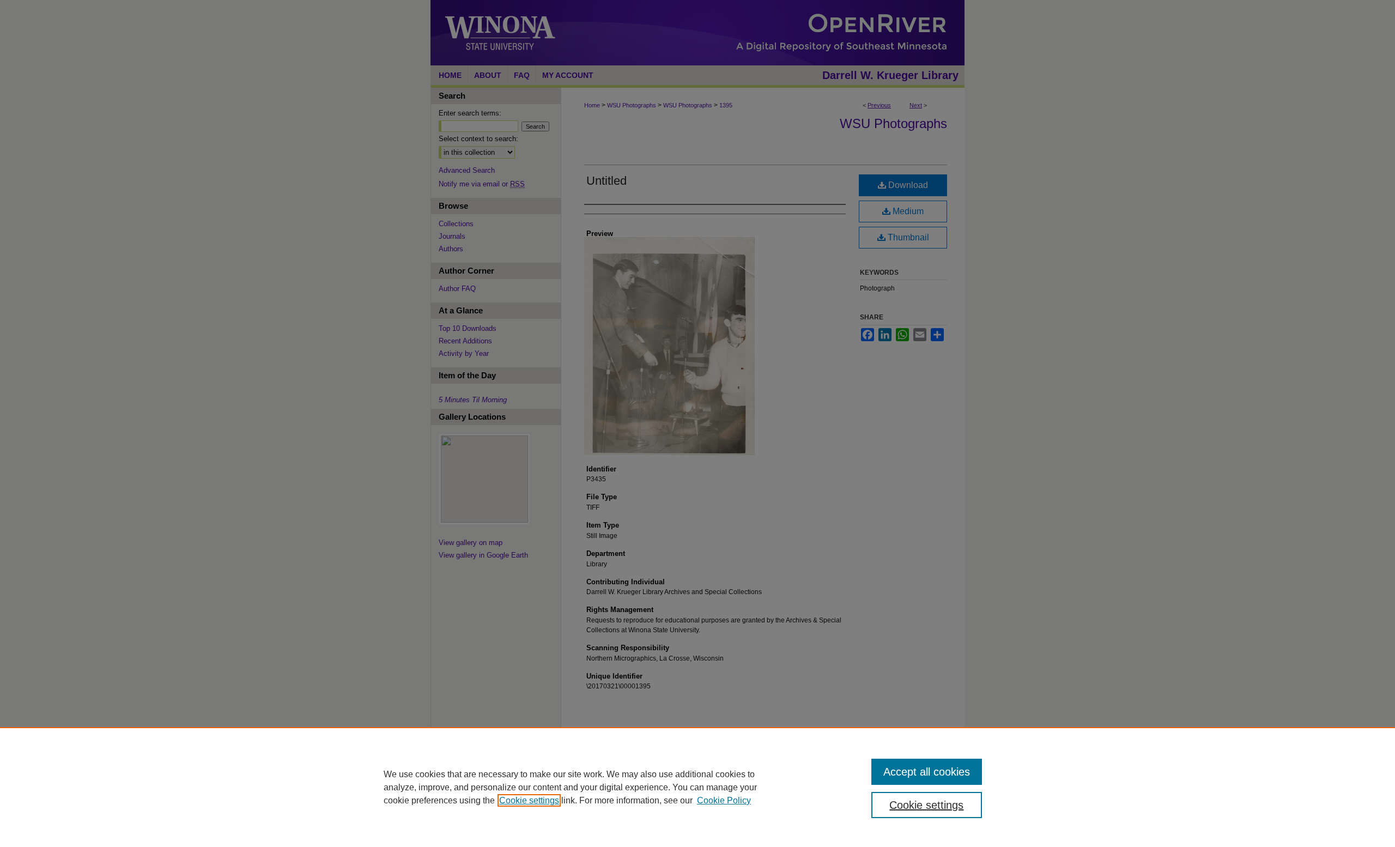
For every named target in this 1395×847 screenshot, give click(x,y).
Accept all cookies (926, 772)
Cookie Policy (724, 800)
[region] (697, 787)
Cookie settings (529, 800)
